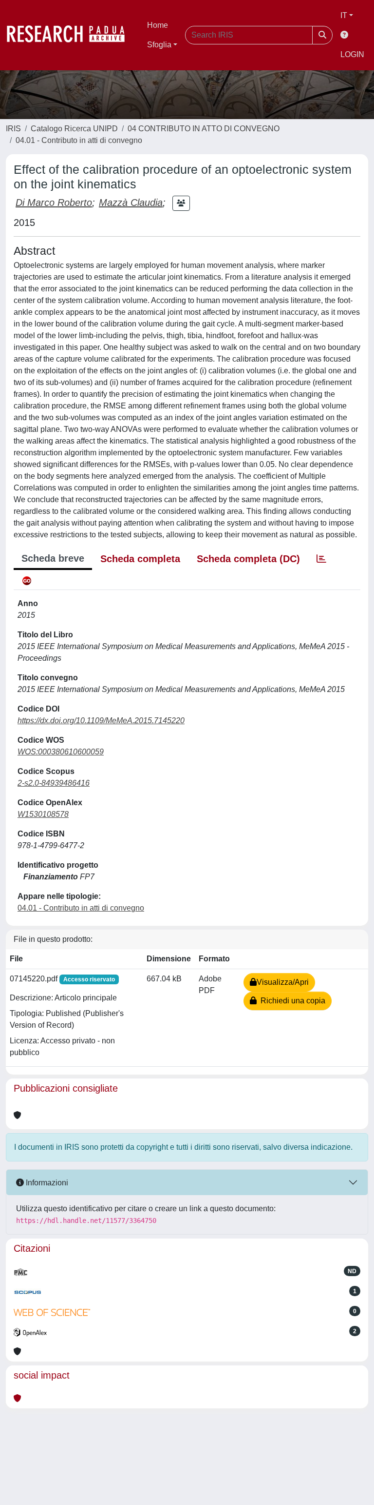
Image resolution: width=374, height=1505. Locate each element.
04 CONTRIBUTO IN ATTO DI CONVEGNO (204, 128)
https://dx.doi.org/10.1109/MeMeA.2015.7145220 (101, 720)
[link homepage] (70, 35)
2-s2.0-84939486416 (54, 783)
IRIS (13, 128)
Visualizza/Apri (283, 982)
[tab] (321, 559)
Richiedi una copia (291, 1001)
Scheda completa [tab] (140, 558)
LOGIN (352, 54)
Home (157, 25)
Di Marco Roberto (54, 202)
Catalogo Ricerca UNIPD (74, 128)
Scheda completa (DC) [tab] (248, 558)
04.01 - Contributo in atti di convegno (79, 140)
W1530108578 (43, 814)
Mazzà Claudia (131, 202)
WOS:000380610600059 (61, 752)
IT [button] (343, 15)
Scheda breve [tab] (52, 558)
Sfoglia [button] (159, 45)
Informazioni (46, 1183)
